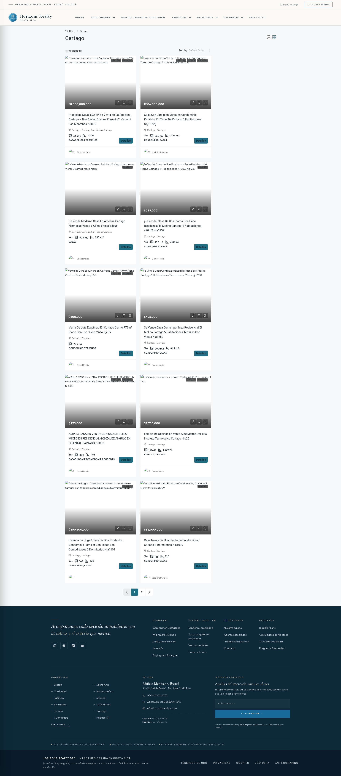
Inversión (127, 61)
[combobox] (199, 50)
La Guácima (103, 704)
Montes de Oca (104, 691)
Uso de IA (262, 762)
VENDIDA (191, 61)
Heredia (58, 711)
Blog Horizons (267, 627)
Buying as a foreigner (165, 655)
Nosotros (205, 17)
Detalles (126, 140)
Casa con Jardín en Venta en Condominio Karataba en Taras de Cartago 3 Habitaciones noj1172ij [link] (173, 119)
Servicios (179, 17)
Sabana (100, 698)
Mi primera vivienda (164, 634)
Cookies (242, 762)
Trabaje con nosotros (236, 641)
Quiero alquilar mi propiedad (198, 636)
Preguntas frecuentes (272, 648)
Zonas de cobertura (271, 641)
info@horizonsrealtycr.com (162, 708)
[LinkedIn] (73, 645)
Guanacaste (61, 717)
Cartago (101, 711)
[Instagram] (54, 645)
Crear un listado (197, 652)
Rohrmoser (60, 704)
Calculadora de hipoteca (273, 634)
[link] (100, 82)
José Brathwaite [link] (159, 152)
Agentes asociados (235, 634)
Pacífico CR (102, 717)
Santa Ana (102, 684)
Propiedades (101, 17)
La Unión (59, 698)
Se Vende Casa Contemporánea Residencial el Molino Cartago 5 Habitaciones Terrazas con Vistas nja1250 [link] (173, 332)
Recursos (231, 17)
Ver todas (60, 724)
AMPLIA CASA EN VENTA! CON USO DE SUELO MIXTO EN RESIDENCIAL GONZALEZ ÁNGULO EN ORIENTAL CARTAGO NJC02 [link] (100, 438)
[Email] (82, 645)
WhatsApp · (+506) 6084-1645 (164, 701)
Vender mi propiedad (200, 627)
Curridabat (60, 691)
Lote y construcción (164, 641)
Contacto (257, 17)
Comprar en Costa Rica (166, 627)
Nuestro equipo (233, 627)
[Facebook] (63, 645)
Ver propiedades (198, 645)
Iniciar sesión (320, 4)
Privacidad (222, 762)
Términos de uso (194, 762)
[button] (268, 37)
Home (72, 31)
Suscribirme (252, 713)
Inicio (79, 17)
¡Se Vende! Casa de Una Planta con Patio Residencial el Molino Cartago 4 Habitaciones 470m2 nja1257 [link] (172, 225)
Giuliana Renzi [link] (84, 152)
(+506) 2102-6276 (157, 695)
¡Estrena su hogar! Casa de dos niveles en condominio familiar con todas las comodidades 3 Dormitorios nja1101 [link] (96, 545)
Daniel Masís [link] (83, 258)
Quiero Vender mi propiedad (143, 17)
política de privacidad (247, 725)
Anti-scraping (286, 762)
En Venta (115, 61)
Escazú (58, 684)
